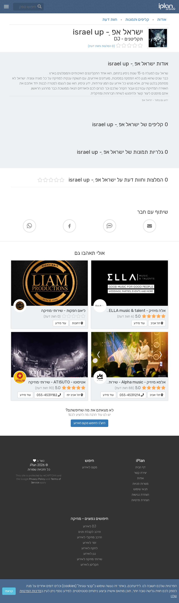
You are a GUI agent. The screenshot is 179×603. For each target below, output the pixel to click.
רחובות (76, 323)
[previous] (161, 354)
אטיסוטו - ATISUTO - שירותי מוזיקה (57, 382)
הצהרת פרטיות (140, 500)
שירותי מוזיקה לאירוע (89, 559)
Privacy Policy (37, 479)
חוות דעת (109, 19)
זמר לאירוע (89, 543)
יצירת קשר (140, 473)
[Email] (149, 225)
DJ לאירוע (89, 526)
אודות (161, 19)
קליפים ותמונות (137, 19)
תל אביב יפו (74, 395)
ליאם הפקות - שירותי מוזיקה (63, 310)
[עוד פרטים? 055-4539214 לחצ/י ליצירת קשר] (129, 354)
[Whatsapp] (29, 225)
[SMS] (109, 225)
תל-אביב (155, 395)
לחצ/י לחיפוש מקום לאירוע (89, 423)
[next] (98, 354)
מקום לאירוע (89, 467)
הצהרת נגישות (140, 494)
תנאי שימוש (140, 489)
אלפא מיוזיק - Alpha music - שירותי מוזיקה (131, 382)
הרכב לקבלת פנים (89, 532)
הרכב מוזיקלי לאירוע (89, 537)
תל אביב (156, 323)
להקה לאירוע (89, 548)
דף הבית (140, 467)
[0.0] (129, 46)
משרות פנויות (140, 484)
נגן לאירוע (89, 554)
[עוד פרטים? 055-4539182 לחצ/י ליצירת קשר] (49, 354)
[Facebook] (69, 225)
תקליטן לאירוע (89, 564)
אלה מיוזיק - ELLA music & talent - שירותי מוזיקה (125, 310)
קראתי (9, 591)
